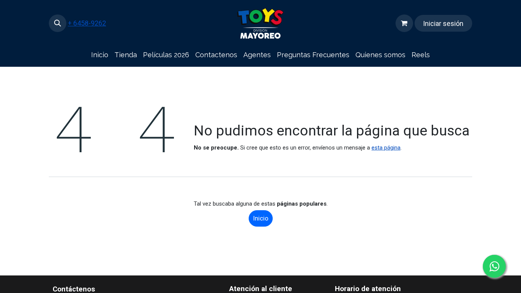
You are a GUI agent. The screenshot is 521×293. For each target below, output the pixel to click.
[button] (57, 23)
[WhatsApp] (494, 266)
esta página (385, 147)
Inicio (261, 218)
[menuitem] (99, 55)
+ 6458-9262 (87, 23)
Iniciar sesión (443, 23)
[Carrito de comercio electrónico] (404, 23)
